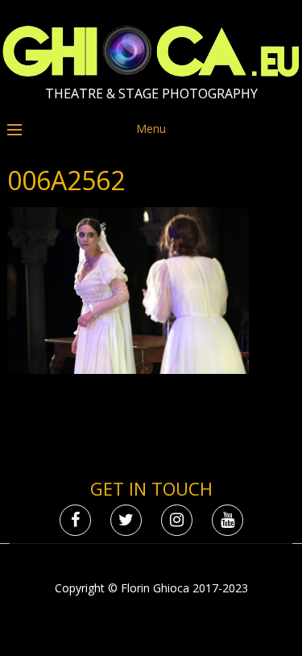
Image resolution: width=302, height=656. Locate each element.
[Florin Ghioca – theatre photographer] (151, 73)
